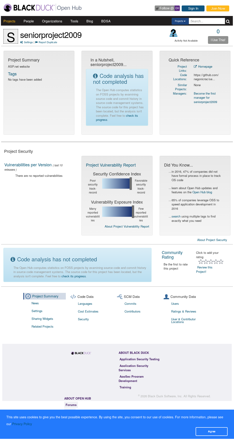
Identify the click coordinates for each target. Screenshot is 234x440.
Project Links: (182, 68)
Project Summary (45, 296)
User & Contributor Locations (183, 320)
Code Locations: (180, 77)
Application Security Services (133, 367)
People (29, 21)
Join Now (218, 8)
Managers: (180, 93)
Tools (74, 21)
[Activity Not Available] (174, 33)
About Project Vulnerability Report (127, 226)
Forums (71, 405)
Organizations (52, 21)
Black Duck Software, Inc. (165, 396)
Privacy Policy (22, 423)
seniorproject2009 (51, 34)
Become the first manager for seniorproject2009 (205, 97)
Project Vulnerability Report (111, 165)
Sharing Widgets (42, 318)
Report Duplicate (48, 42)
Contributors (133, 311)
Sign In (193, 8)
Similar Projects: (181, 87)
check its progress (73, 276)
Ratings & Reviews (183, 311)
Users (175, 303)
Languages (85, 303)
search (176, 216)
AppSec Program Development (131, 378)
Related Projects (42, 326)
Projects (9, 21)
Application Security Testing (140, 359)
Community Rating (172, 254)
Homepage (204, 66)
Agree (211, 431)
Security (83, 319)
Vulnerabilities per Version (28, 164)
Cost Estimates (88, 311)
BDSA (106, 21)
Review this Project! (204, 269)
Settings (28, 42)
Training (125, 387)
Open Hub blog (202, 192)
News (35, 303)
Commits (130, 303)
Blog (89, 21)
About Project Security (212, 240)
